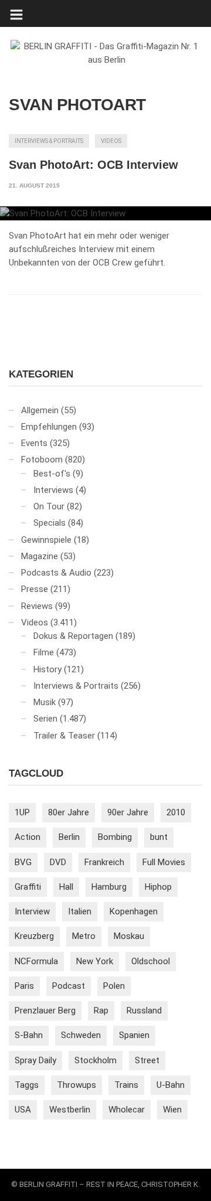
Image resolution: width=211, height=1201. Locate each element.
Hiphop (158, 887)
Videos (111, 141)
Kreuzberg (34, 936)
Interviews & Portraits (49, 141)
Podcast (68, 986)
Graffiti (28, 887)
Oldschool (150, 961)
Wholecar (126, 1109)
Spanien (134, 1035)
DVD (58, 862)
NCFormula (36, 961)
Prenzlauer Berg (45, 1010)
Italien (79, 911)
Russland (144, 1010)
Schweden (81, 1035)
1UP (22, 812)
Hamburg (109, 887)
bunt (159, 837)
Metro (84, 936)
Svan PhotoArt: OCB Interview (93, 164)
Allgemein (40, 410)
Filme (43, 652)
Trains (126, 1085)
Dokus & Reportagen (73, 636)
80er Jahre (68, 812)
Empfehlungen (49, 426)
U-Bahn (170, 1085)
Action (27, 837)
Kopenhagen (134, 911)
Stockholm (95, 1060)
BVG (23, 862)
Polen (114, 986)
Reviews (37, 606)
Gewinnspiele (46, 540)
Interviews (53, 490)
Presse (34, 589)
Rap (101, 1010)
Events (34, 443)
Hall (66, 887)
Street (147, 1060)
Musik (44, 702)
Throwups (76, 1085)
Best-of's (51, 473)
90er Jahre (127, 812)
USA (23, 1109)
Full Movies (163, 862)
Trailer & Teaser (64, 735)
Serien (45, 718)
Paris (24, 986)
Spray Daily (35, 1060)
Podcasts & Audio (56, 572)
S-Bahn (29, 1035)
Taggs (27, 1085)
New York (94, 961)
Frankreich (104, 862)
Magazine (39, 556)
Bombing (115, 837)
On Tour (48, 506)
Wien (172, 1109)
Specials (49, 523)
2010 (175, 812)
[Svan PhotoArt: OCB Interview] (105, 213)
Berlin (69, 837)
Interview (32, 911)
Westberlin (69, 1109)
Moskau (129, 936)
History (47, 669)
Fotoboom (42, 459)
